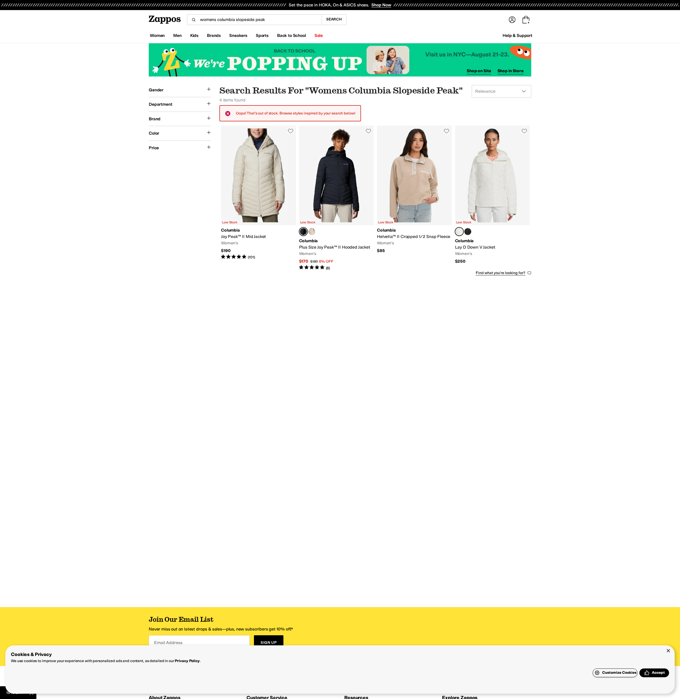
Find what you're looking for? (500, 273)
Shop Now (381, 4)
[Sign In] (512, 19)
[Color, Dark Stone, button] (312, 231)
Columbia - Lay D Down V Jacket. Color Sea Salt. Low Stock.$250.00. (492, 198)
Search (334, 19)
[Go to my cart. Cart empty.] (526, 19)
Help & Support (517, 35)
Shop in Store (511, 70)
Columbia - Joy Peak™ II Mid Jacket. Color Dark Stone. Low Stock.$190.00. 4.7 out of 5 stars (258, 198)
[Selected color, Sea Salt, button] (459, 231)
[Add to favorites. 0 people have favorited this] (290, 131)
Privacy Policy (187, 661)
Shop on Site (479, 70)
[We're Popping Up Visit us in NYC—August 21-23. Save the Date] (340, 59)
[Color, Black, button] (468, 231)
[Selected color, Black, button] (303, 231)
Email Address (168, 642)
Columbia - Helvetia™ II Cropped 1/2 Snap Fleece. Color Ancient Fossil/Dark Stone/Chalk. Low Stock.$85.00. (414, 198)
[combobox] (254, 19)
